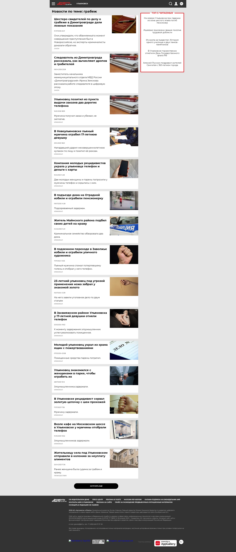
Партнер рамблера (144, 542)
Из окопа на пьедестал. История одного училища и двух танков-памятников (162, 42)
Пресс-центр (97, 499)
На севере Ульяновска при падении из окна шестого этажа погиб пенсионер (162, 20)
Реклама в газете (113, 499)
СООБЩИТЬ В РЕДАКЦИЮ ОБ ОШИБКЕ (84, 505)
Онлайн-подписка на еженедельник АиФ (162, 499)
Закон (56, 48)
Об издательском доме (79, 499)
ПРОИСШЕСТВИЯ (60, 475)
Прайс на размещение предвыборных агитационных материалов (143, 502)
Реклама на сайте (104, 502)
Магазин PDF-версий (132, 499)
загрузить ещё (96, 486)
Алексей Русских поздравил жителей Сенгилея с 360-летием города (162, 64)
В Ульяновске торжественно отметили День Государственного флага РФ (162, 53)
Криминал (58, 122)
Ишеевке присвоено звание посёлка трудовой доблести (162, 31)
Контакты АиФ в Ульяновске (81, 502)
